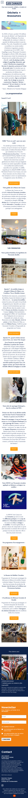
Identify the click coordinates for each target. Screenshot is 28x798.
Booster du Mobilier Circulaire (15, 310)
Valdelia (11, 312)
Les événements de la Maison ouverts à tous (14, 730)
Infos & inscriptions (14, 183)
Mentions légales (6, 775)
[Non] (26, 792)
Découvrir (14, 449)
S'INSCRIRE (6, 739)
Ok (14, 795)
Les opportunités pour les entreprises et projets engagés (14, 734)
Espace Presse (5, 779)
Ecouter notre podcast (14, 333)
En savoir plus (14, 593)
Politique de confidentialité (9, 781)
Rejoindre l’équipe (6, 778)
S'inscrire (14, 213)
